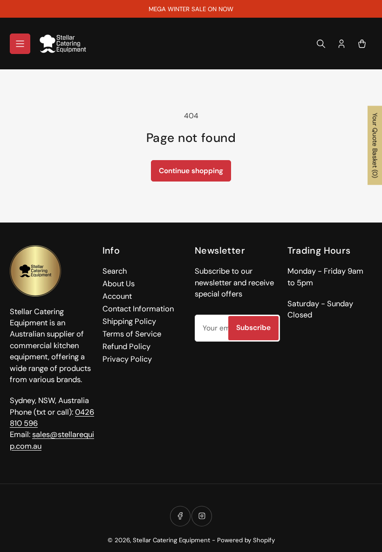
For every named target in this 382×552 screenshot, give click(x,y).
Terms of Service (131, 334)
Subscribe (253, 327)
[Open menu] (20, 44)
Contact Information (138, 309)
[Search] (321, 44)
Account (117, 296)
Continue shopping (191, 170)
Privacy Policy (127, 359)
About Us (118, 284)
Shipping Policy (129, 321)
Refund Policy (126, 346)
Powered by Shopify (246, 540)
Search (114, 271)
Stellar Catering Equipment (171, 540)
